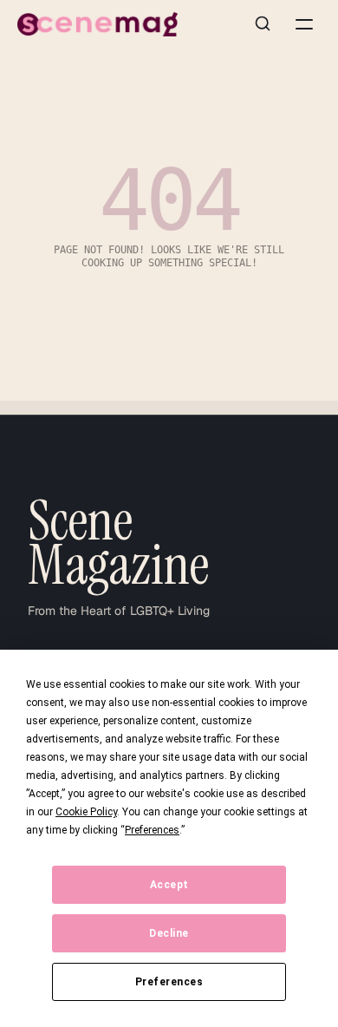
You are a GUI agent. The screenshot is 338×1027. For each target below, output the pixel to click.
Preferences (169, 982)
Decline (169, 933)
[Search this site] (262, 24)
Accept (169, 885)
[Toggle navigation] (304, 24)
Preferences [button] (152, 830)
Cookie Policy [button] (86, 812)
